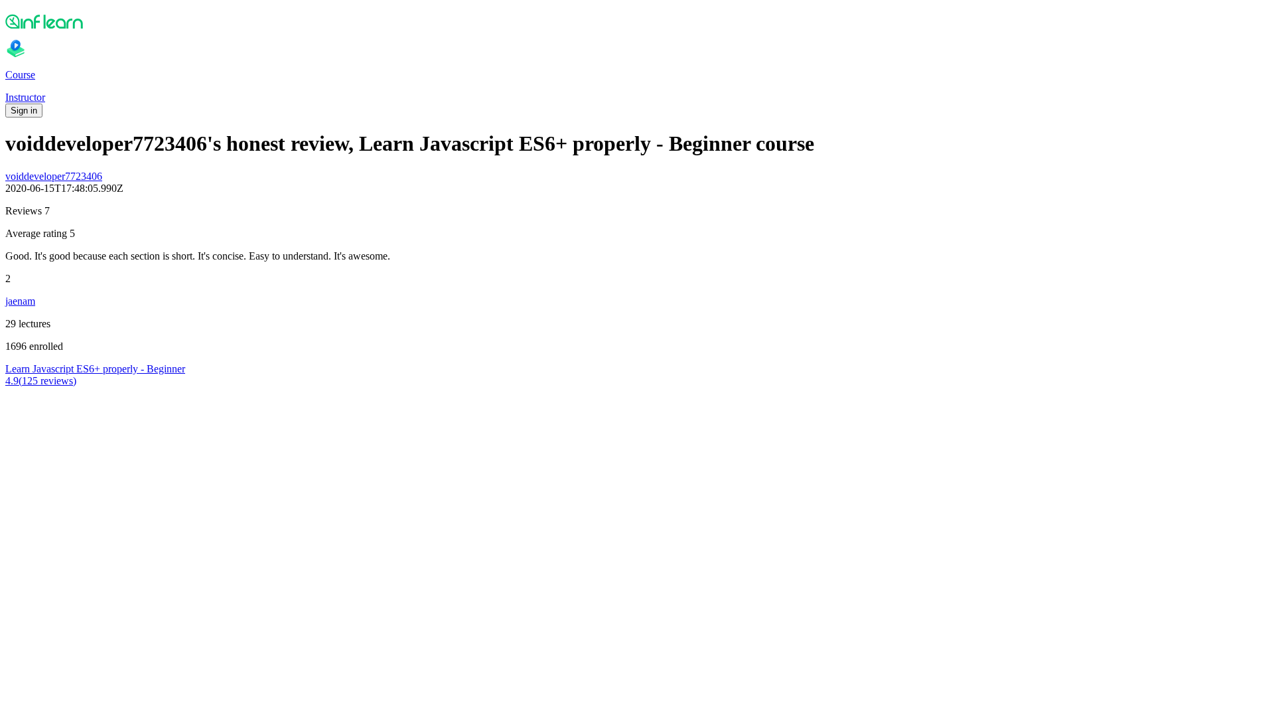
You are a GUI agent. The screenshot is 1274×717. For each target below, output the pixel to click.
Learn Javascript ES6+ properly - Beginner (95, 368)
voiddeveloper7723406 (53, 176)
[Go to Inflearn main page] (637, 21)
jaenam (20, 301)
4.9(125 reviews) (40, 380)
